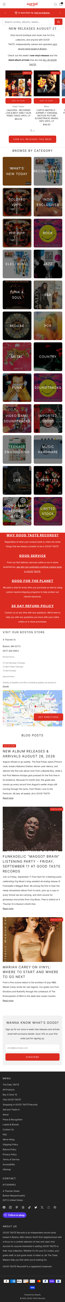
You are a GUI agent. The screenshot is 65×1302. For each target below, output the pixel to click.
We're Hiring (9, 1139)
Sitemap (7, 1169)
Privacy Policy (10, 1154)
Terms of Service (11, 1159)
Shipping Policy (10, 1144)
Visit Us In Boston (42, 13)
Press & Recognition (12, 1119)
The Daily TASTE (11, 1084)
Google (6, 686)
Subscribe (32, 1057)
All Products (9, 1089)
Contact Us (8, 1129)
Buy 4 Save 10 (10, 1094)
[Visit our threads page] (23, 1207)
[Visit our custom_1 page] (48, 1207)
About (6, 1114)
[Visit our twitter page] (35, 1207)
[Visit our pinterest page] (16, 1207)
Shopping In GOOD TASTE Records (20, 1104)
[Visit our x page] (42, 1207)
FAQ (5, 1134)
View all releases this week (32, 139)
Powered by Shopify (32, 1295)
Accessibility (9, 1164)
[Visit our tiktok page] (29, 1207)
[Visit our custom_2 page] (55, 1207)
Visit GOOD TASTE (12, 1099)
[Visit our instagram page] (10, 1207)
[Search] (55, 4)
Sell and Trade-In (11, 1109)
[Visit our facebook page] (4, 1207)
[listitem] (32, 12)
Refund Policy (9, 1149)
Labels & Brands (11, 1124)
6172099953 (9, 1184)
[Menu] (4, 4)
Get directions (48, 717)
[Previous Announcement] (5, 13)
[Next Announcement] (60, 13)
